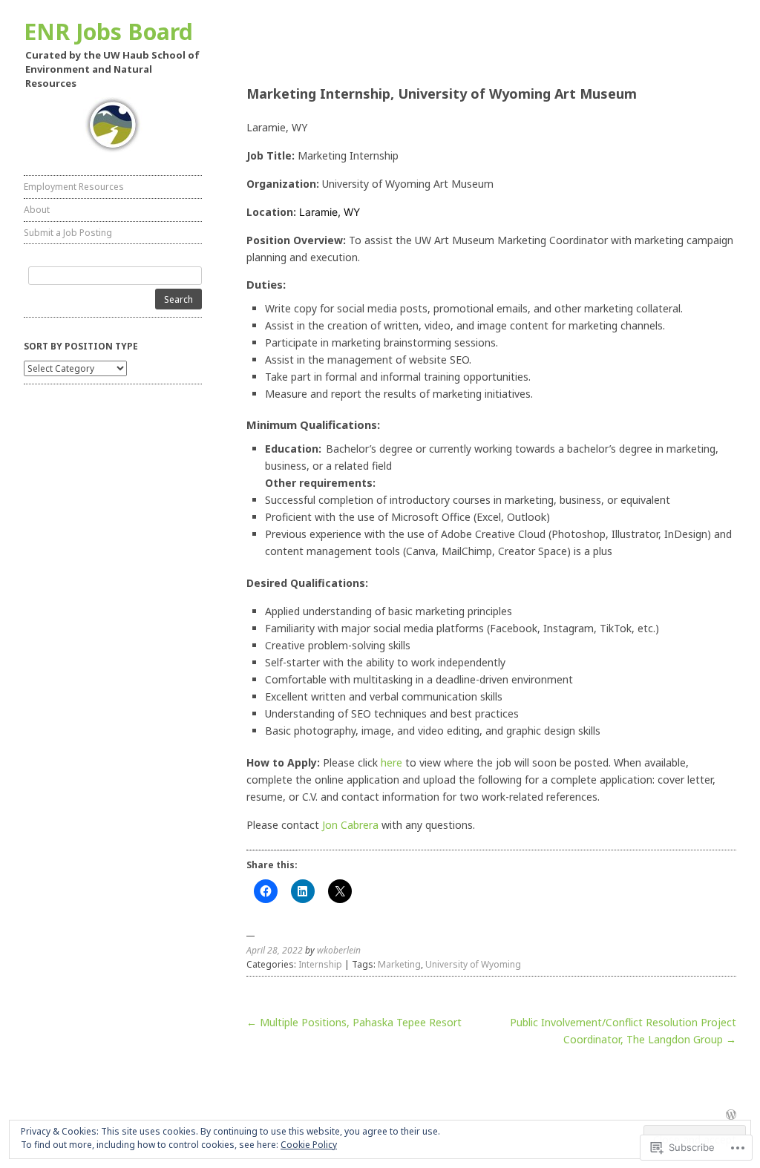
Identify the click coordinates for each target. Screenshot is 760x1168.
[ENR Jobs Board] (113, 125)
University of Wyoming (473, 964)
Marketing (399, 964)
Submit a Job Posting (68, 232)
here (391, 762)
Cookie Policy (309, 1144)
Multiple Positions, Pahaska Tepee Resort (354, 1022)
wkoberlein (339, 950)
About (37, 209)
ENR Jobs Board (108, 31)
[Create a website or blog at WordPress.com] (731, 1115)
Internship (320, 964)
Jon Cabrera (350, 825)
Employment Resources (74, 186)
